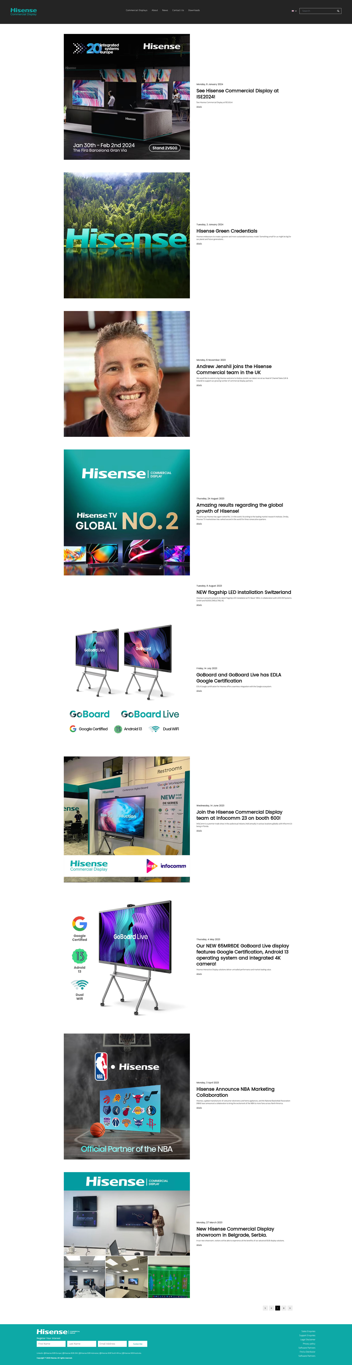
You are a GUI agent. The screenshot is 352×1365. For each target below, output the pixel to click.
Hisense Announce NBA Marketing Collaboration (235, 1092)
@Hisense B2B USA (70, 1353)
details (199, 106)
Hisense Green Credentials (226, 231)
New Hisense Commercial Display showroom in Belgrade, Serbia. (235, 1232)
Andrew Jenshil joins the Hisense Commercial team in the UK (234, 369)
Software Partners (307, 1347)
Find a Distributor (307, 1351)
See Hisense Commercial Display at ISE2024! (237, 94)
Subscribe (137, 1343)
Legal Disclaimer (307, 1339)
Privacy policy (309, 1343)
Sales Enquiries (308, 1331)
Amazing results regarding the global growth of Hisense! (239, 508)
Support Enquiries (307, 1335)
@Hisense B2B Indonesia (88, 1353)
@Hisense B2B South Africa (110, 1353)
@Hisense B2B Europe (52, 1353)
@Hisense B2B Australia (131, 1353)
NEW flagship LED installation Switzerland (243, 592)
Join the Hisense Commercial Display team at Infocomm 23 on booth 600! (239, 815)
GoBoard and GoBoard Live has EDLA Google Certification (238, 678)
